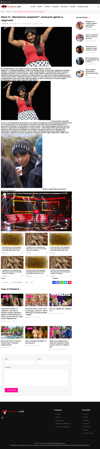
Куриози (47, 6)
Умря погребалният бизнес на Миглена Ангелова (92, 36)
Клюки (40, 6)
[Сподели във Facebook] (54, 282)
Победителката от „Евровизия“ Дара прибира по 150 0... (91, 48)
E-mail (39, 359)
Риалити (72, 6)
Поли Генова (5, 282)
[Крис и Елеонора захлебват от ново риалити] (36, 332)
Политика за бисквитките (63, 426)
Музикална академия (16, 282)
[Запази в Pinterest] (69, 282)
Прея (26, 282)
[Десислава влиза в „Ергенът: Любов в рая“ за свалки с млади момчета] (12, 332)
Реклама (58, 414)
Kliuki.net (5, 23)
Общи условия (60, 420)
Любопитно (64, 6)
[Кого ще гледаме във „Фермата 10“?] (60, 300)
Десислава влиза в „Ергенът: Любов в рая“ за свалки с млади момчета (11, 343)
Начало (33, 6)
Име (6, 359)
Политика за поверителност (63, 423)
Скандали (55, 6)
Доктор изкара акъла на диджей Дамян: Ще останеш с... (92, 59)
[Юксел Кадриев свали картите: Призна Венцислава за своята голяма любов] (80, 73)
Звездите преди (83, 6)
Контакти (58, 417)
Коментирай (11, 390)
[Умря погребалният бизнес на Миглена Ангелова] (80, 38)
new (32, 282)
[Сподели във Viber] (58, 282)
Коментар (8, 367)
